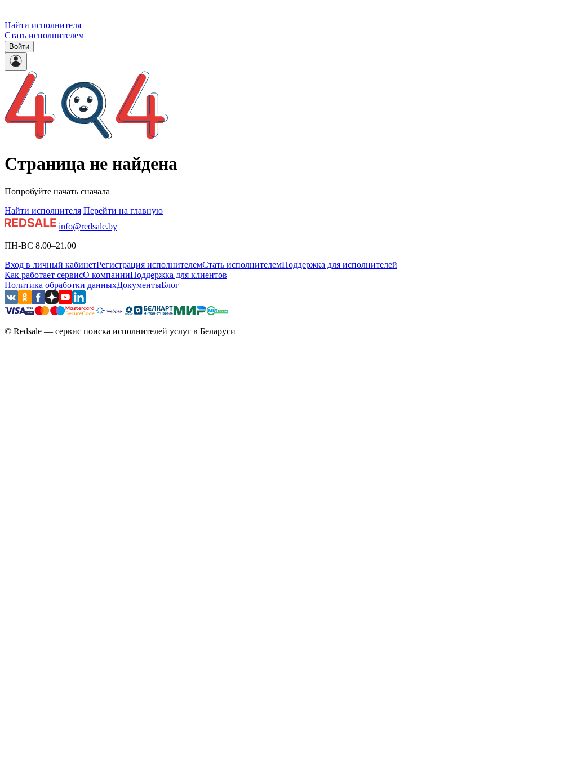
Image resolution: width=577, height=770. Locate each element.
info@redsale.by (88, 226)
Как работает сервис (44, 275)
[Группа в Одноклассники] (25, 301)
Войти (19, 46)
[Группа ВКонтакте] (11, 301)
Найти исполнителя (43, 25)
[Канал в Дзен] (52, 301)
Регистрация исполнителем (149, 264)
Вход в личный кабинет (50, 264)
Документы (139, 285)
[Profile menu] (16, 61)
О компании (106, 275)
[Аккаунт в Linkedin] (79, 301)
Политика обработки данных (61, 285)
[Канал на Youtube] (65, 301)
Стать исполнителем (44, 35)
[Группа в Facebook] (38, 301)
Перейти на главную (123, 210)
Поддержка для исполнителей (339, 264)
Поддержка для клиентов (178, 275)
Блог (170, 285)
